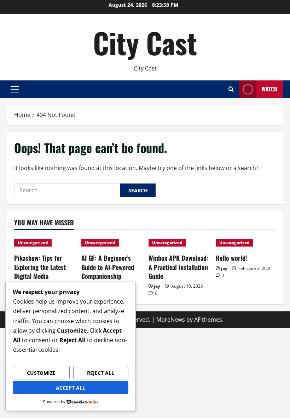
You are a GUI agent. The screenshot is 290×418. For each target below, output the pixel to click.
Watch (270, 89)
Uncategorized (33, 242)
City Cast (145, 42)
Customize (41, 372)
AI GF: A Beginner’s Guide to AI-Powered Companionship (107, 266)
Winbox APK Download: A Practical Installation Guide (178, 266)
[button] (14, 89)
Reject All (100, 372)
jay (157, 286)
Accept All (70, 387)
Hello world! (231, 257)
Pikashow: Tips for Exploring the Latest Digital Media (40, 266)
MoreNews (170, 319)
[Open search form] (231, 89)
